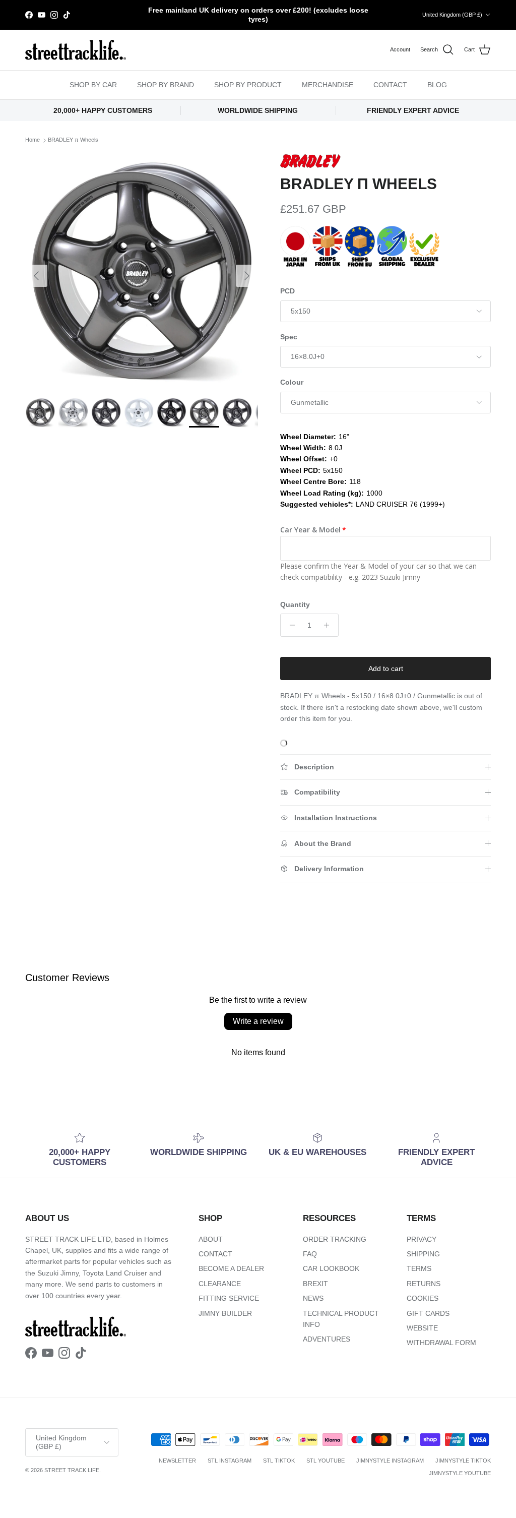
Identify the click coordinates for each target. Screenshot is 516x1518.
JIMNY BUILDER (225, 1313)
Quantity (295, 604)
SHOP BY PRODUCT (248, 85)
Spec (288, 337)
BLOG (437, 85)
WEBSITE (422, 1328)
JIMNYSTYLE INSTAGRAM (390, 1461)
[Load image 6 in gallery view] (141, 270)
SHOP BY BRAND (165, 85)
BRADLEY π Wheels (73, 140)
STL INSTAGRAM (229, 1461)
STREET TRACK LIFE (71, 1470)
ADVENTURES (326, 1339)
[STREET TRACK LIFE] (75, 50)
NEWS (313, 1298)
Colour (291, 382)
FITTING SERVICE (229, 1298)
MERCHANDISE (327, 85)
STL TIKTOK (279, 1461)
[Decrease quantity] (289, 625)
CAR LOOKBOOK (331, 1268)
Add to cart (385, 668)
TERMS (419, 1268)
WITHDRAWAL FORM (441, 1343)
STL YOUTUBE (325, 1461)
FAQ (310, 1254)
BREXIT (315, 1284)
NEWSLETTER (177, 1461)
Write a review (258, 1021)
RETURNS (423, 1284)
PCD (287, 291)
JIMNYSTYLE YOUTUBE (460, 1473)
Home (32, 140)
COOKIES (422, 1298)
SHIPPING (423, 1254)
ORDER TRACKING (334, 1239)
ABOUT (211, 1239)
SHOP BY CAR (93, 85)
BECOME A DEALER (231, 1268)
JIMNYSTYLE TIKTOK (463, 1461)
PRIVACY (421, 1239)
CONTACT (390, 85)
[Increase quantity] (329, 625)
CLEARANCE (220, 1284)
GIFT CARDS (428, 1313)
